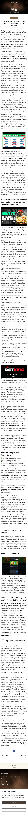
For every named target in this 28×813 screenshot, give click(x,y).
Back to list (14, 755)
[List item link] (14, 779)
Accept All (14, 802)
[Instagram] (5, 784)
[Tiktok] (8, 784)
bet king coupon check (13, 184)
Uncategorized (16, 12)
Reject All (14, 810)
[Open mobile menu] (1, 3)
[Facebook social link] (14, 751)
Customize (14, 806)
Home (10, 12)
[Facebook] (2, 784)
